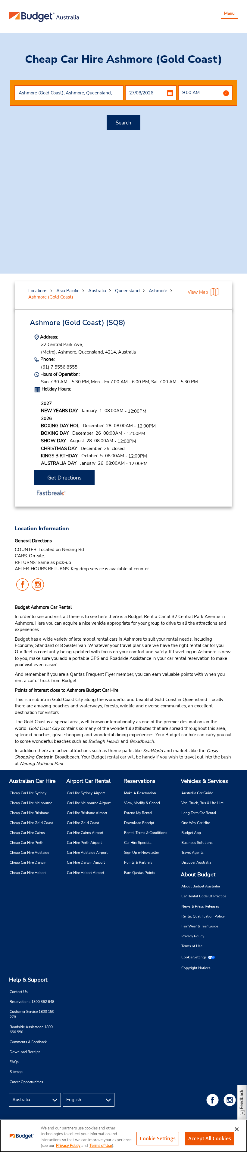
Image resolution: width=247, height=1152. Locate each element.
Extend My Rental (138, 812)
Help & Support (28, 979)
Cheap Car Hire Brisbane (29, 812)
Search (123, 122)
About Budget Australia (200, 886)
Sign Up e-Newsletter (141, 852)
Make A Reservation (140, 793)
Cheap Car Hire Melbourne (31, 803)
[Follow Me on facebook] (213, 1100)
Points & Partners (138, 862)
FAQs (14, 1061)
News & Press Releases (200, 906)
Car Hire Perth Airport (84, 842)
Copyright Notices (196, 968)
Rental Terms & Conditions (145, 832)
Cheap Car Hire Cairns (27, 832)
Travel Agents (192, 852)
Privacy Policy (192, 936)
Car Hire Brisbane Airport (87, 812)
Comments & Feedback (28, 1042)
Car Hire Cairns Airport (85, 832)
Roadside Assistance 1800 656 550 (31, 1029)
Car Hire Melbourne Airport (89, 803)
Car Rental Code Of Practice (203, 896)
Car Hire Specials (138, 842)
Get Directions (64, 477)
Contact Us (19, 991)
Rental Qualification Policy (203, 916)
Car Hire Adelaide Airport (87, 852)
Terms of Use (191, 946)
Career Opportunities (26, 1082)
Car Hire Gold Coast (83, 822)
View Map (198, 292)
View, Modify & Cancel (142, 803)
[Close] (236, 1129)
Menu (231, 14)
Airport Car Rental (88, 781)
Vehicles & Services (204, 781)
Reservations (139, 781)
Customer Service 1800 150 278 (32, 1014)
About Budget (198, 874)
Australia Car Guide (197, 793)
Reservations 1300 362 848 (32, 1001)
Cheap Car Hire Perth (26, 842)
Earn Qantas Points (139, 872)
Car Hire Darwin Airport (86, 862)
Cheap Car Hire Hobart (28, 872)
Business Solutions (197, 842)
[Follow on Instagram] (231, 1100)
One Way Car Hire (195, 822)
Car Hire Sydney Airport (86, 793)
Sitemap (16, 1071)
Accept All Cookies (209, 1138)
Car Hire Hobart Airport (85, 872)
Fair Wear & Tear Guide (199, 926)
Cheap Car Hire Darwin (28, 862)
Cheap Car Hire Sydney (28, 793)
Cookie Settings (194, 957)
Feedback (242, 1099)
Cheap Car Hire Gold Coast (31, 822)
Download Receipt (139, 822)
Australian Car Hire (32, 781)
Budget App (191, 832)
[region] (123, 1136)
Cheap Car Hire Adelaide (29, 852)
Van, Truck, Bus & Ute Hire (202, 803)
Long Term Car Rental (198, 812)
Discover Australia (196, 862)
